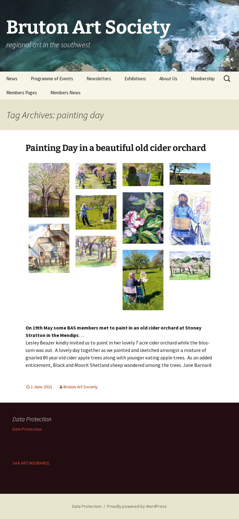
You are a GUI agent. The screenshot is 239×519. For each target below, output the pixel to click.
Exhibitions (135, 79)
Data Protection (27, 429)
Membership (203, 79)
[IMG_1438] (190, 265)
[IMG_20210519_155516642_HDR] (143, 280)
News (11, 79)
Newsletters (99, 79)
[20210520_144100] (143, 217)
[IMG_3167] (49, 190)
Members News (65, 93)
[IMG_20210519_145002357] (190, 174)
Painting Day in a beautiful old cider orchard (116, 148)
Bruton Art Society (80, 387)
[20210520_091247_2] (190, 218)
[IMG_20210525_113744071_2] (96, 176)
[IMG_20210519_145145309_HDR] (143, 174)
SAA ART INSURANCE (30, 463)
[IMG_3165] (96, 251)
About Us (168, 79)
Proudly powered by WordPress (137, 506)
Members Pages (21, 93)
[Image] (49, 248)
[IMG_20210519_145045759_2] (96, 212)
